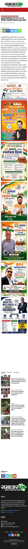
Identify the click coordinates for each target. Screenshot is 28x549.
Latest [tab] (3, 372)
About (6, 532)
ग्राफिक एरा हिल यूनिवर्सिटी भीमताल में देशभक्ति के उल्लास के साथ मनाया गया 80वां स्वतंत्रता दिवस (18, 381)
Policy (16, 532)
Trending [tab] (16, 372)
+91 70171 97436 (9, 512)
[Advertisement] (14, 348)
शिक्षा (17, 16)
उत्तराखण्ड (2, 16)
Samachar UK (5, 22)
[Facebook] (8, 31)
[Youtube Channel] (14, 476)
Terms (21, 532)
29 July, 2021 (12, 22)
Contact (12, 532)
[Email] (4, 31)
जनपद (7, 16)
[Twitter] (16, 31)
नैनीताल (14, 16)
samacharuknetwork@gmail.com (12, 510)
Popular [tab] (9, 372)
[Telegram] (12, 31)
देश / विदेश (10, 16)
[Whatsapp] (19, 31)
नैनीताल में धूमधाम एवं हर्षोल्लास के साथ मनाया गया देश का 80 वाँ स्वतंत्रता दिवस (17, 393)
